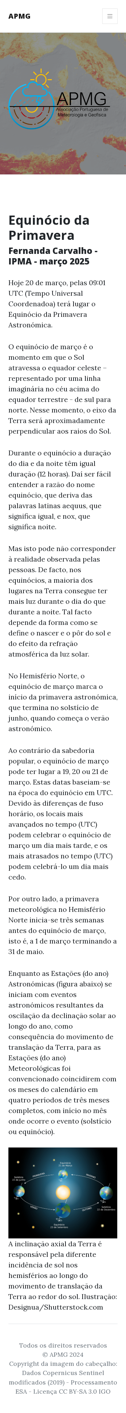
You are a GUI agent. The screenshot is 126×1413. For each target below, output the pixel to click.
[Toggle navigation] (110, 16)
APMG (19, 16)
